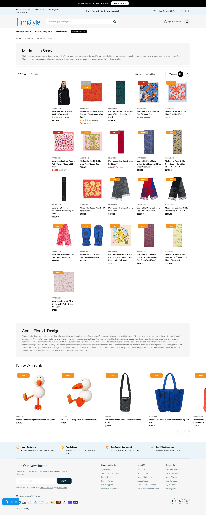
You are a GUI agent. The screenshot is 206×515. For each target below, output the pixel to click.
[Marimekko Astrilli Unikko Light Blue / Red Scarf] (177, 92)
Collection (28, 38)
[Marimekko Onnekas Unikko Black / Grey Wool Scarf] (177, 188)
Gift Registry (54, 9)
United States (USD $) (166, 11)
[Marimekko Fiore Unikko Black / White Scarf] (64, 92)
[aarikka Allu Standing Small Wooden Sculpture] (36, 392)
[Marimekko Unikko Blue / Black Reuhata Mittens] (92, 235)
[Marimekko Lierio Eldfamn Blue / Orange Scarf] (149, 92)
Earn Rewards (22, 12)
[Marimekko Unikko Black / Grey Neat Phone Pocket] (125, 392)
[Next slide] (187, 433)
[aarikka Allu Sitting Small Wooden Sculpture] (80, 392)
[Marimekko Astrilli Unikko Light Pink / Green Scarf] (92, 142)
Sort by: (138, 74)
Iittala (92, 339)
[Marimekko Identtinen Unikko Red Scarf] (120, 142)
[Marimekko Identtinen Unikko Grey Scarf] (120, 188)
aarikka (19, 416)
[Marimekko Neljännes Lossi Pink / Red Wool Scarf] (64, 235)
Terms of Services (46, 487)
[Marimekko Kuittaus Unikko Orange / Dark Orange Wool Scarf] (92, 92)
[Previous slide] (180, 433)
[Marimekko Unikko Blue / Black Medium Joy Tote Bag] (169, 392)
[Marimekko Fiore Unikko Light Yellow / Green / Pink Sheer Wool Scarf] (177, 235)
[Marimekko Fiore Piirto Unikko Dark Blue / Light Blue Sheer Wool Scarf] (149, 142)
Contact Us (28, 9)
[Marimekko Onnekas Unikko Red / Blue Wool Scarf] (149, 188)
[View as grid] (180, 74)
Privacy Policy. (62, 487)
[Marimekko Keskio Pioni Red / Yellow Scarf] (92, 188)
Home (18, 9)
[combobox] (82, 21)
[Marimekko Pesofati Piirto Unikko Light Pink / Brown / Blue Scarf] (64, 282)
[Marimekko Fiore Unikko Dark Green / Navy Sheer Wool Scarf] (120, 92)
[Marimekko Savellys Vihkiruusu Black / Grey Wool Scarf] (64, 188)
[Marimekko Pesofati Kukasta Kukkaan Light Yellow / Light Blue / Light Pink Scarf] (120, 235)
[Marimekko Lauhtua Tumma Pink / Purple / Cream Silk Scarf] (64, 142)
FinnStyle (26, 509)
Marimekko (56, 108)
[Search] (114, 21)
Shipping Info (40, 9)
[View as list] (187, 74)
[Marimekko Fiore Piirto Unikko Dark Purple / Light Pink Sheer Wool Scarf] (149, 235)
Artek (98, 339)
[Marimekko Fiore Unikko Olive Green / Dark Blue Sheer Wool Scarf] (177, 142)
